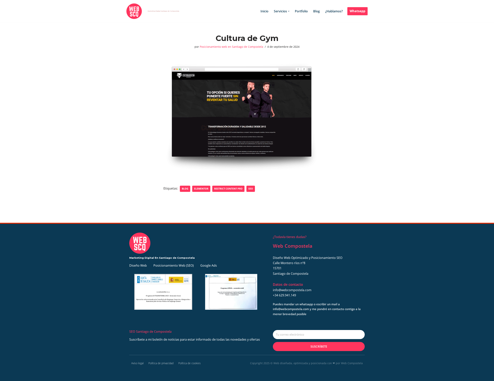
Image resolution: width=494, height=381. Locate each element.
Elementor (201, 188)
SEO (250, 188)
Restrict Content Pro (228, 188)
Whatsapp (357, 11)
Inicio (264, 11)
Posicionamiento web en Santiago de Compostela (231, 46)
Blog (316, 11)
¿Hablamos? (334, 11)
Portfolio (301, 11)
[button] (288, 11)
